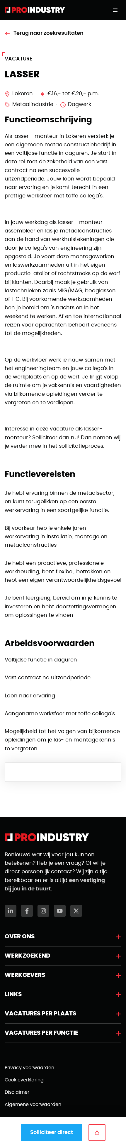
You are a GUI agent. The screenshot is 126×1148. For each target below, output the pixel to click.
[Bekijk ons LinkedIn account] (10, 911)
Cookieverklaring (24, 1080)
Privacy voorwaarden (29, 1067)
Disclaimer (17, 1092)
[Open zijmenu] (117, 10)
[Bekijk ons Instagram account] (43, 911)
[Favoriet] (96, 1132)
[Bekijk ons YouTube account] (60, 911)
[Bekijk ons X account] (76, 911)
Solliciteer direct (51, 1132)
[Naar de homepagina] (35, 10)
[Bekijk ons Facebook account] (27, 911)
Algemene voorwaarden (33, 1104)
